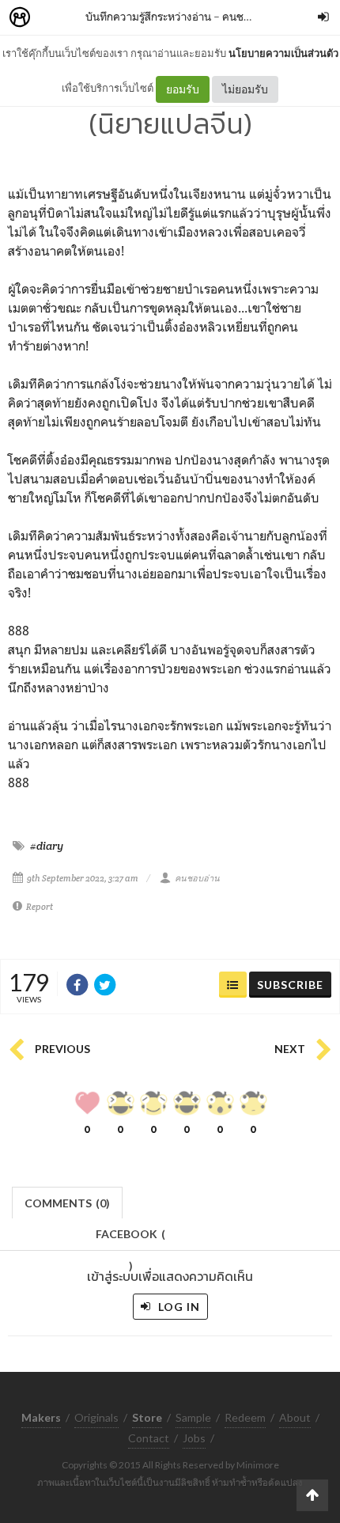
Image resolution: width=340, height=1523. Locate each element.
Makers (54, 18)
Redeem (245, 1417)
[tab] (67, 1201)
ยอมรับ (182, 89)
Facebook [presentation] (130, 1238)
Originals (96, 1417)
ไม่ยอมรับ (245, 89)
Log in (177, 1306)
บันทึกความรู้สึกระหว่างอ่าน (148, 16)
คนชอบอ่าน (249, 16)
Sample (193, 1417)
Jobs (194, 1438)
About (295, 1417)
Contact (148, 1438)
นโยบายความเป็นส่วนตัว (283, 53)
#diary (46, 845)
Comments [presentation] (67, 1203)
